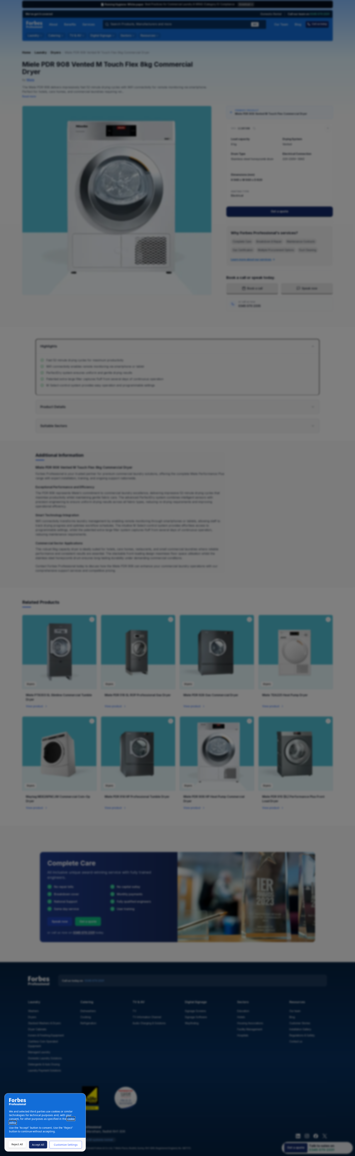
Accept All (38, 1144)
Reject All (17, 1144)
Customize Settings (66, 1144)
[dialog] (45, 1122)
